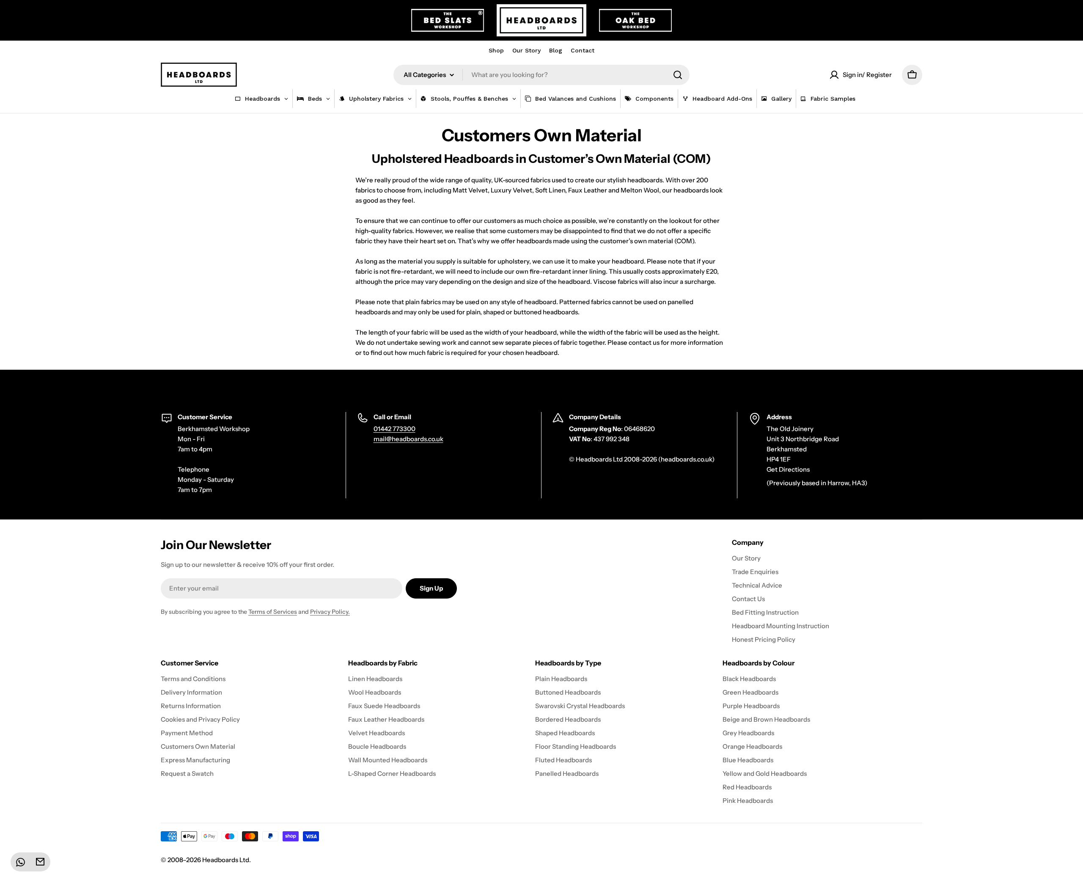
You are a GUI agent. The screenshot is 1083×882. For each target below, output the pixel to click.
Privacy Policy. (330, 611)
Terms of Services (272, 611)
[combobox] (541, 75)
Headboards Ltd (225, 860)
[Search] (678, 75)
